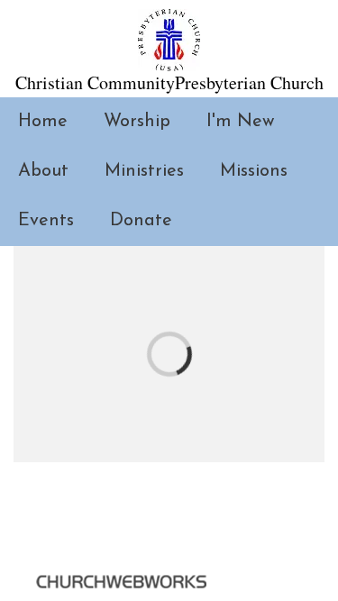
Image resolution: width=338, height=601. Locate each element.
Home (43, 122)
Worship (137, 122)
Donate (141, 221)
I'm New (240, 122)
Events (46, 221)
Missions (254, 171)
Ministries (144, 171)
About (43, 171)
